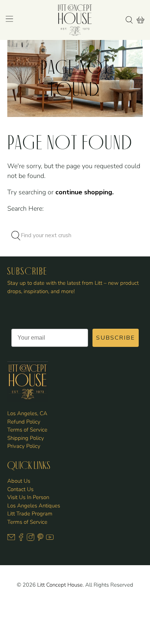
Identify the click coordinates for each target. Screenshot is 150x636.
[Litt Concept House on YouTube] (50, 539)
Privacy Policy (23, 446)
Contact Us (20, 489)
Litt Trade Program (29, 513)
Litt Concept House (60, 584)
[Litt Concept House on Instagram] (31, 539)
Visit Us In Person (28, 497)
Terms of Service (27, 429)
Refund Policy (23, 421)
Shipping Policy (25, 438)
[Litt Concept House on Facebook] (21, 539)
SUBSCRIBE (115, 338)
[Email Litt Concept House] (11, 539)
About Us (18, 481)
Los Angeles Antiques (33, 505)
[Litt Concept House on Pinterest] (40, 539)
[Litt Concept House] (75, 20)
